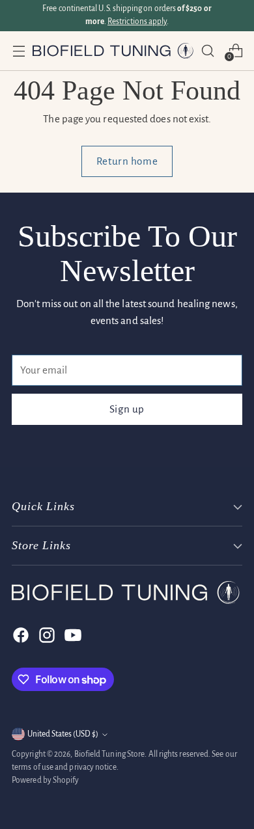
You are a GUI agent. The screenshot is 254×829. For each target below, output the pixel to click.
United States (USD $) (62, 734)
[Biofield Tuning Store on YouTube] (71, 635)
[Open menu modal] (18, 50)
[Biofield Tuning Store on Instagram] (45, 635)
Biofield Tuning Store (109, 754)
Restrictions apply (137, 21)
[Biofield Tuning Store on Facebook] (19, 635)
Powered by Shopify (45, 780)
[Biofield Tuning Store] (113, 51)
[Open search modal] (207, 50)
